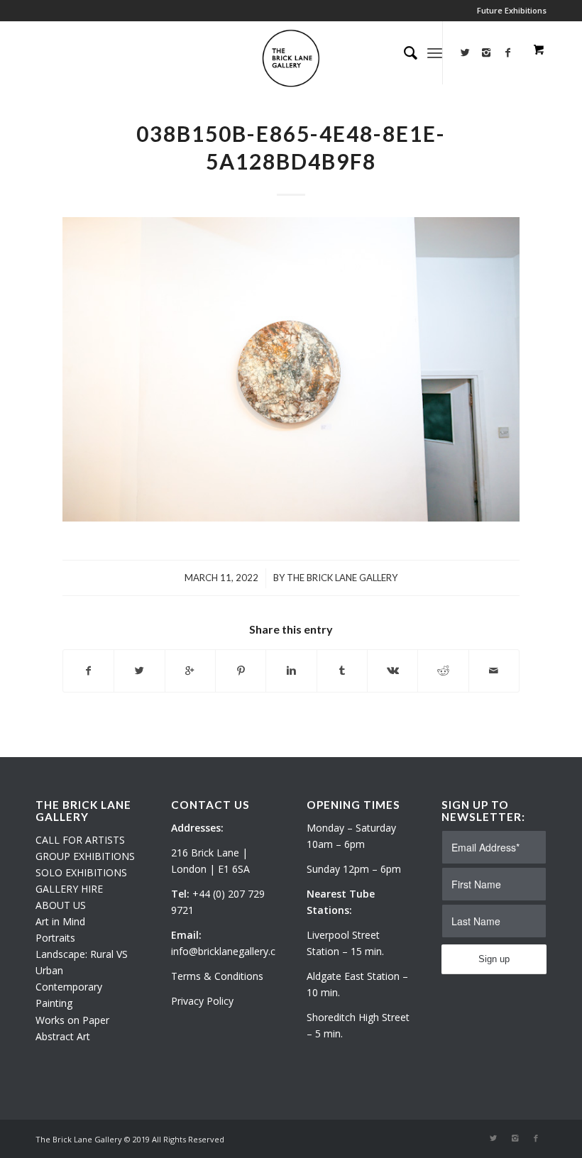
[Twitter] (465, 52)
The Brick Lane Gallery (342, 577)
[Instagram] (486, 52)
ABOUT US (60, 905)
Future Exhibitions (512, 10)
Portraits (55, 937)
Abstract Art (62, 1036)
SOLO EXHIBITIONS (81, 872)
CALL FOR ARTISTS (80, 840)
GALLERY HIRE (69, 888)
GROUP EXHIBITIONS (85, 856)
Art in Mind (60, 921)
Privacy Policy (202, 1001)
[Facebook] (536, 1138)
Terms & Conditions (217, 976)
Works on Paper (72, 1020)
